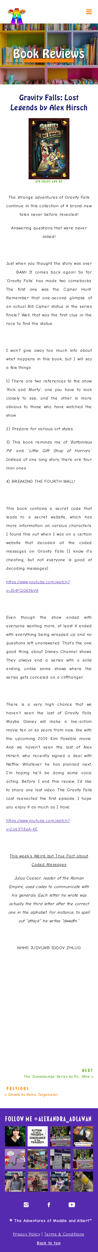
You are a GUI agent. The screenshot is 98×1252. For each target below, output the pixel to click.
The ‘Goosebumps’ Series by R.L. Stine (57, 1076)
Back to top (49, 1243)
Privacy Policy (26, 1234)
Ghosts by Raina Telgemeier (33, 1094)
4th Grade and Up (49, 181)
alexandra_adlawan (65, 1119)
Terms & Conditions (64, 1234)
